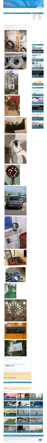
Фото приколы (34, 14)
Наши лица (34, 18)
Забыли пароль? (6, 0)
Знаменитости (34, 16)
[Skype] (11, 365)
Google (18, 0)
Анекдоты (39, 15)
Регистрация (9, 0)
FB (16, 0)
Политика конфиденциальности (11, 435)
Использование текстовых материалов (8, 439)
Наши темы (39, 18)
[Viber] (9, 365)
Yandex (22, 0)
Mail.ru (20, 0)
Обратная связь (40, 0)
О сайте (5, 435)
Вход (4, 0)
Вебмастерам (25, 435)
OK (17, 0)
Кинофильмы (39, 16)
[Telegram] (12, 365)
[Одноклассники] (6, 365)
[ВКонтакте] (5, 365)
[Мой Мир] (8, 365)
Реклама (38, 0)
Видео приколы (40, 14)
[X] (7, 365)
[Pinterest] (13, 365)
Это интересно (35, 15)
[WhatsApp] (10, 365)
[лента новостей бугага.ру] (43, 0)
